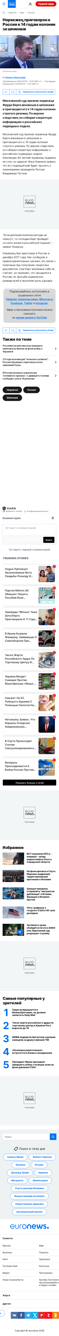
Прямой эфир (46, 3)
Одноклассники (28, 299)
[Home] (4, 12)
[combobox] (29, 1136)
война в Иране (15, 1156)
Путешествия (10, 1266)
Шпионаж (12, 397)
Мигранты (17, 1180)
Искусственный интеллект (29, 1196)
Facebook (16, 303)
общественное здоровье (29, 1203)
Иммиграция (40, 1180)
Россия (31, 13)
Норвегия (12, 389)
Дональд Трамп (20, 1172)
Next (5, 1259)
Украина (43, 1172)
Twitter (28, 303)
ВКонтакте (46, 299)
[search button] (53, 1136)
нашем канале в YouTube (31, 317)
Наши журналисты (13, 1279)
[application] (29, 51)
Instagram (42, 303)
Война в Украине (42, 1156)
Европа (7, 1245)
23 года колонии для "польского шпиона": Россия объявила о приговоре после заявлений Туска (25, 362)
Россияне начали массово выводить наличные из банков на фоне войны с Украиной (23, 348)
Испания (20, 1164)
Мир (22, 13)
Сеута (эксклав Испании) (29, 1188)
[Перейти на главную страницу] (12, 4)
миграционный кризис (29, 1211)
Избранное (13, 847)
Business (7, 1252)
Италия (39, 1164)
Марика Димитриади (15, 77)
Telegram (11, 299)
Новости (12, 13)
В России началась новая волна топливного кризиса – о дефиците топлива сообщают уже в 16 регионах (26, 375)
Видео (6, 1272)
